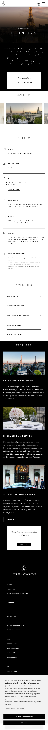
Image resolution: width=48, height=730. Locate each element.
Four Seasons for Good (17, 593)
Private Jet (12, 671)
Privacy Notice (10, 709)
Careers (10, 602)
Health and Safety (15, 598)
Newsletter (12, 657)
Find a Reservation (15, 625)
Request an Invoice (15, 621)
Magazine (11, 653)
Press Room (12, 644)
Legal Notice (20, 709)
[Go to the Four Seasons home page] (3, 3)
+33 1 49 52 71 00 (24, 83)
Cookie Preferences (24, 716)
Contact (24, 544)
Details (10, 519)
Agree (24, 722)
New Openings (13, 648)
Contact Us (12, 607)
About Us (11, 589)
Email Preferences (15, 630)
